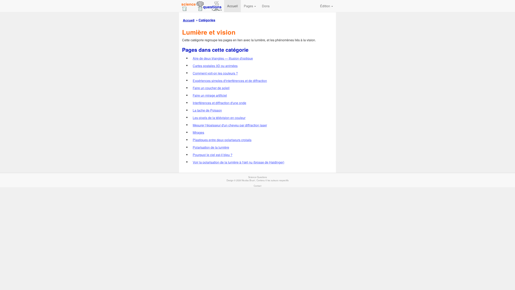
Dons (266, 6)
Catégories (207, 20)
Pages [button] (249, 6)
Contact (257, 185)
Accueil (232, 6)
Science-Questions (257, 177)
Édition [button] (325, 6)
